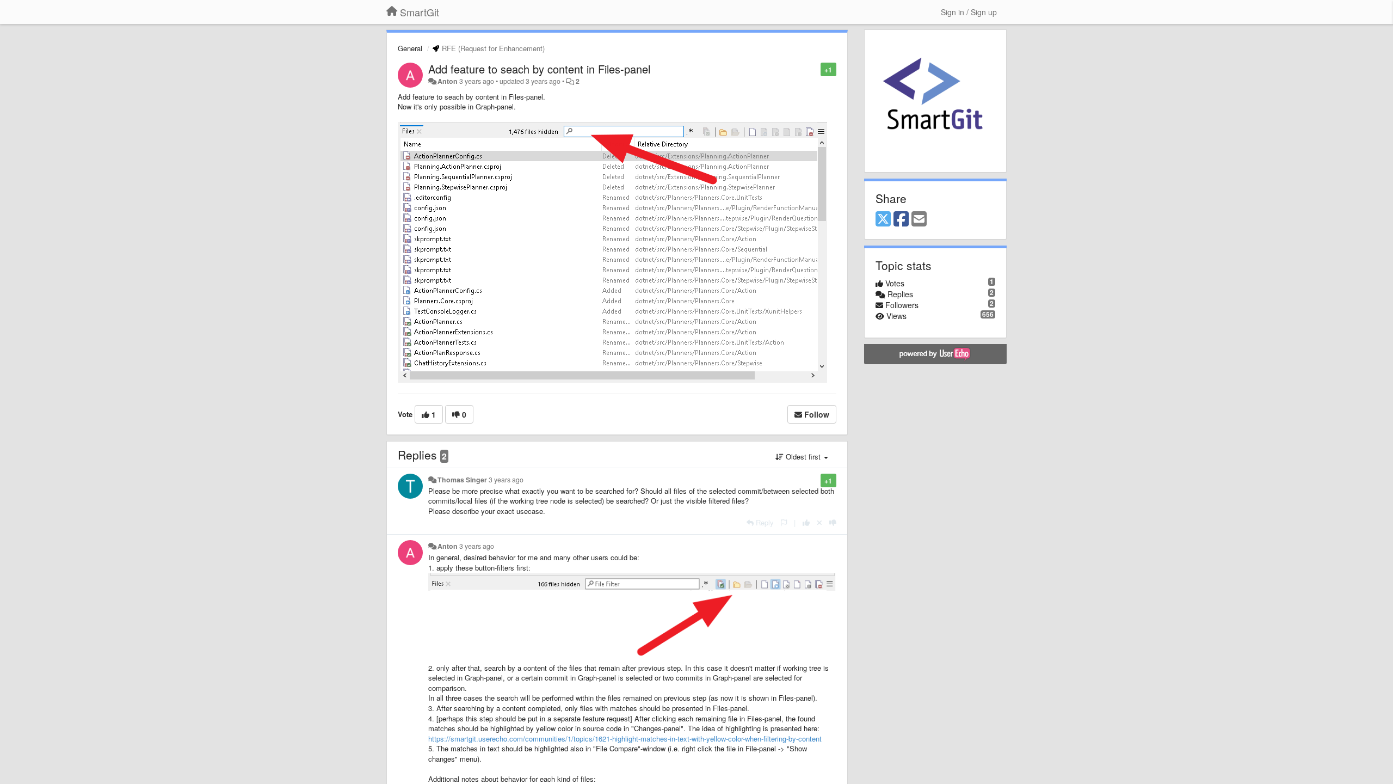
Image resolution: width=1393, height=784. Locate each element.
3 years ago (506, 480)
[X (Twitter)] (883, 219)
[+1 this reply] (806, 522)
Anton (447, 81)
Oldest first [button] (803, 456)
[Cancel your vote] (819, 522)
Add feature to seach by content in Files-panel (539, 69)
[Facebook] (901, 219)
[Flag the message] (815, 69)
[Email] (919, 219)
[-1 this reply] (832, 522)
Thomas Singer (462, 480)
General (410, 48)
